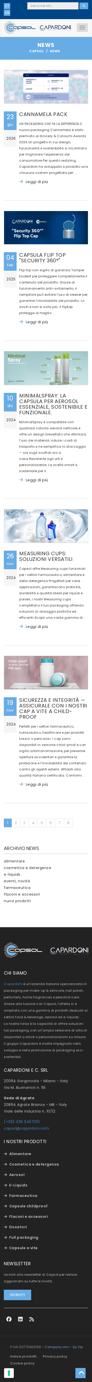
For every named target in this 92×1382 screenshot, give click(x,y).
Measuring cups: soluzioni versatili (46, 556)
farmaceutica (17, 887)
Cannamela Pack (43, 114)
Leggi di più (37, 181)
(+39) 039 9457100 (22, 1121)
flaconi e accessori (22, 894)
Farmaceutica (23, 1195)
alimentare (14, 861)
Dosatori (18, 1227)
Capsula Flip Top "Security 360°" (42, 257)
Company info (57, 1347)
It (7, 6)
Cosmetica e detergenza (34, 1164)
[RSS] (31, 1319)
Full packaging (24, 1237)
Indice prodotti (23, 1356)
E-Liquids (18, 1185)
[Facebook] (9, 1319)
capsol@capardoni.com (26, 1128)
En (7, 13)
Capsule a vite (23, 1247)
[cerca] (83, 6)
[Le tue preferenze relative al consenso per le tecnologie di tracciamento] (9, 1373)
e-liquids (12, 874)
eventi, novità (17, 881)
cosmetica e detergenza (27, 867)
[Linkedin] (20, 1319)
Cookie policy (22, 1363)
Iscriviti (17, 1294)
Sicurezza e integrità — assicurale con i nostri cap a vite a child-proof (53, 708)
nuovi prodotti (17, 900)
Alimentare (20, 1153)
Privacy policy (55, 1356)
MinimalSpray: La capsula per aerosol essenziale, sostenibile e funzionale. (53, 404)
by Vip (78, 1347)
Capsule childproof (28, 1206)
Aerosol (17, 1174)
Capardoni (13, 984)
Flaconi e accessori (28, 1216)
